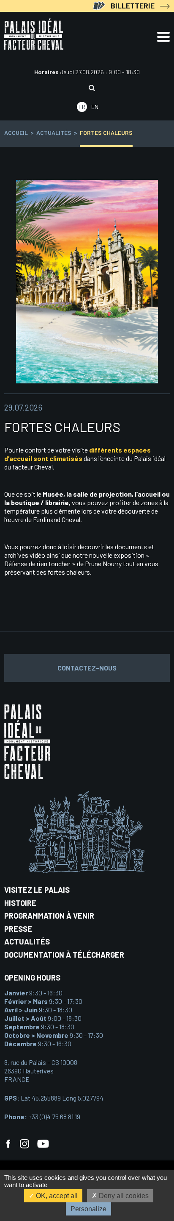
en (94, 106)
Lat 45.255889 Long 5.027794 (53, 1098)
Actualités (53, 132)
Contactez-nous (87, 668)
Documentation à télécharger (64, 954)
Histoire (20, 903)
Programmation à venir (49, 915)
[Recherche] (92, 88)
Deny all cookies (123, 1195)
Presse (18, 928)
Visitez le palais (37, 889)
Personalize (88, 1209)
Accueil (16, 132)
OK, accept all (56, 1195)
